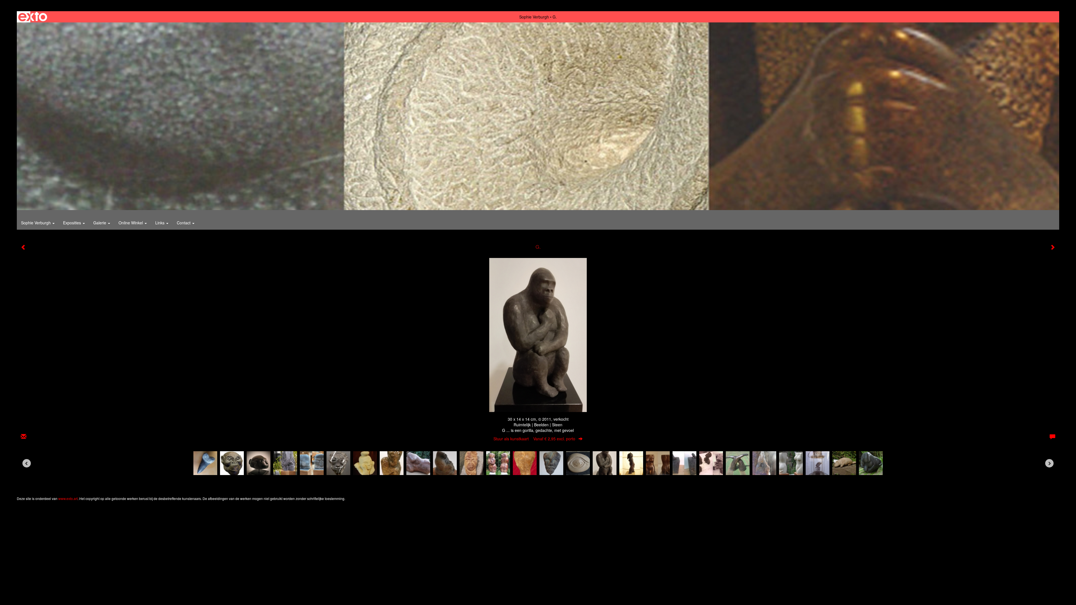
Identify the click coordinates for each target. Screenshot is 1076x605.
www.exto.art (68, 498)
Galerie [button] (100, 222)
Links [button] (160, 222)
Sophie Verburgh (534, 17)
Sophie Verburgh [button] (36, 222)
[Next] (1049, 463)
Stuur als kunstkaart (534, 438)
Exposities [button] (72, 222)
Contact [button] (184, 222)
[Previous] (26, 463)
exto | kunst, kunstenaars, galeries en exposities (32, 16)
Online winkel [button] (131, 222)
